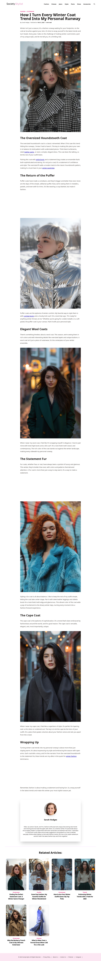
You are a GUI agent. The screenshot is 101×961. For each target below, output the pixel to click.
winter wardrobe (48, 168)
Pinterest (70, 957)
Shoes (79, 4)
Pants (73, 4)
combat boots (29, 316)
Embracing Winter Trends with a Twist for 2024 (85, 896)
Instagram (78, 957)
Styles (66, 4)
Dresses (54, 4)
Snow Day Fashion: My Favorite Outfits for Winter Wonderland (39, 896)
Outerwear (30, 11)
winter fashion (71, 756)
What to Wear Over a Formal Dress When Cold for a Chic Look (39, 942)
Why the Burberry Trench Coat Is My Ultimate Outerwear (16, 942)
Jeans (60, 4)
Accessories (87, 4)
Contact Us (63, 957)
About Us (55, 957)
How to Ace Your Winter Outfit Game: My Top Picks (62, 896)
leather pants (29, 152)
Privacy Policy (46, 957)
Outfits (39, 892)
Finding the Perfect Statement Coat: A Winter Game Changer (16, 896)
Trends (85, 892)
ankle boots (40, 159)
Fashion (46, 4)
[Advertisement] (50, 204)
